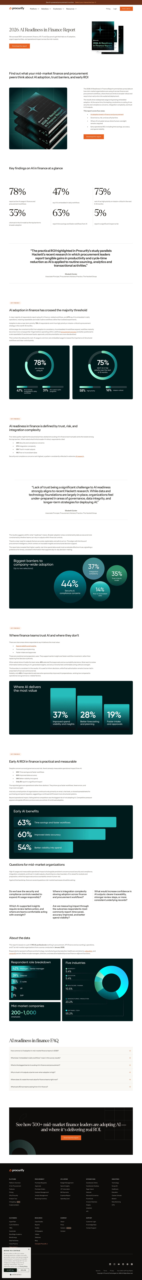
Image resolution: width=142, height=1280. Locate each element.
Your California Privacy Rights (125, 1270)
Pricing (108, 9)
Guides (37, 1228)
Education (115, 1192)
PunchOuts (89, 1199)
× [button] (28, 1249)
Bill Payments (64, 1192)
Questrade (12, 1231)
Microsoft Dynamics (92, 1195)
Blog (36, 1240)
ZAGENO (89, 1208)
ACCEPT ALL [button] (10, 1270)
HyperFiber (12, 1222)
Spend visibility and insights (26, 646)
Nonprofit (115, 1186)
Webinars (38, 1237)
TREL (11, 1228)
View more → (13, 1247)
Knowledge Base (91, 1225)
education (88, 951)
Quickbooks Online (92, 1183)
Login (115, 9)
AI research (80, 456)
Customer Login (91, 1222)
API (87, 1211)
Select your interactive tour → (85, 2)
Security (98, 1270)
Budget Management (66, 1183)
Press (62, 1225)
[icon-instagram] (114, 1265)
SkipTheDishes (13, 1240)
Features (12, 1189)
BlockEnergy (13, 1237)
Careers (62, 1228)
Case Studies (39, 1222)
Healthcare (115, 1189)
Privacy (112, 1270)
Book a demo (126, 9)
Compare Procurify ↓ (41, 1244)
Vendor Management (41, 1195)
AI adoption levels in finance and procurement (107, 114)
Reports (37, 1225)
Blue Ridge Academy (15, 1234)
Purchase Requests (41, 1183)
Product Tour (13, 1199)
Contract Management (42, 1192)
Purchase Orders (40, 1189)
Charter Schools (117, 1195)
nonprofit (12, 953)
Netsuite (88, 1192)
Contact (62, 1231)
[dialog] (16, 1262)
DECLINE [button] (23, 1270)
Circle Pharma (13, 1244)
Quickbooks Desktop (92, 1186)
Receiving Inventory (41, 1199)
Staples (88, 1205)
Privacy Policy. (24, 1266)
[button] (16, 1274)
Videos (37, 1234)
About (62, 1222)
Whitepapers (39, 1231)
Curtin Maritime (14, 1225)
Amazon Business (91, 1202)
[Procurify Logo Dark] (16, 9)
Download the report (19, 46)
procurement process (68, 332)
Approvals (38, 1186)
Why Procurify (13, 1195)
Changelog (12, 1202)
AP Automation (65, 1189)
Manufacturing (116, 1202)
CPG (113, 1205)
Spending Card (64, 1199)
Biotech (114, 1199)
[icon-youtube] (119, 1265)
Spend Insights (65, 1186)
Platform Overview (15, 1183)
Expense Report (65, 1195)
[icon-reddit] (123, 1265)
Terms (105, 1270)
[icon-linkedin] (110, 1265)
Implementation (14, 1205)
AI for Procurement (15, 1186)
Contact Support (91, 1228)
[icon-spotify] (127, 1265)
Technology (115, 1183)
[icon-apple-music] (132, 1265)
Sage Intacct (90, 1189)
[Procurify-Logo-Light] (16, 1171)
